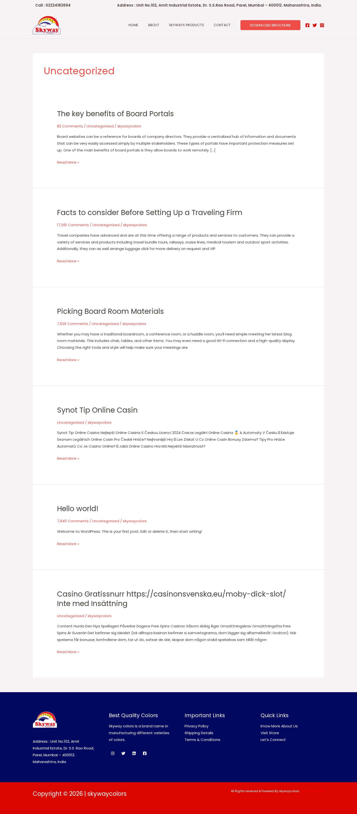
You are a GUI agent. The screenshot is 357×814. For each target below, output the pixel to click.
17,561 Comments (73, 224)
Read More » (68, 162)
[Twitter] (315, 25)
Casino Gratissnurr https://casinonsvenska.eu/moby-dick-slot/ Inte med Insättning (171, 599)
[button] (270, 25)
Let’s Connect (273, 739)
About (153, 25)
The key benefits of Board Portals (115, 113)
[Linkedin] (134, 753)
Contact (222, 25)
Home (133, 25)
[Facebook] (307, 25)
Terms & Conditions (202, 739)
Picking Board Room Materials (110, 311)
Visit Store (270, 732)
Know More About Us (279, 726)
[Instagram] (322, 25)
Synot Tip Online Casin (97, 410)
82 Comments (70, 126)
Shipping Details (199, 732)
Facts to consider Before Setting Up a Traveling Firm (149, 212)
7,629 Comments (72, 323)
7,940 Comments (73, 520)
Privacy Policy (196, 726)
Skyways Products (186, 25)
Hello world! (78, 508)
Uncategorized (100, 126)
